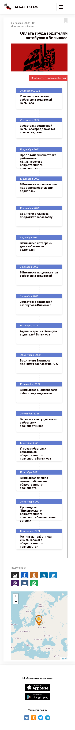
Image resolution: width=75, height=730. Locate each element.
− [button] (16, 601)
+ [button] (16, 596)
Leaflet (64, 658)
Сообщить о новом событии (48, 78)
